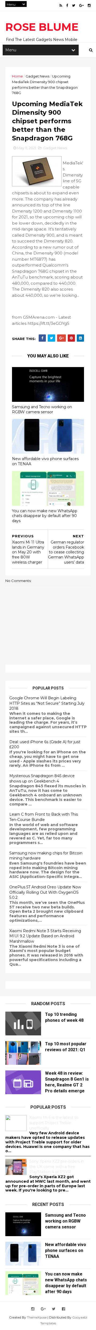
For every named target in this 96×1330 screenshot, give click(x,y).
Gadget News (37, 76)
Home (17, 76)
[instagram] (89, 5)
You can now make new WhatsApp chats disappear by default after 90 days (44, 515)
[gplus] (81, 5)
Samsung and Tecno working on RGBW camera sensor (42, 409)
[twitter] (73, 5)
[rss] (60, 5)
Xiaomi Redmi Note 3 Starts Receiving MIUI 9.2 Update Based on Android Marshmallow (45, 936)
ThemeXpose (37, 1317)
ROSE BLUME (41, 26)
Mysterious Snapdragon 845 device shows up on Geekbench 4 (42, 778)
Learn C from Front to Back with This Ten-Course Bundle (43, 817)
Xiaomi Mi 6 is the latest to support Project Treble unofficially (53, 1122)
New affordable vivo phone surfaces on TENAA (45, 461)
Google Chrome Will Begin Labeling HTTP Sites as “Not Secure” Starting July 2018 (47, 703)
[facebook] (67, 5)
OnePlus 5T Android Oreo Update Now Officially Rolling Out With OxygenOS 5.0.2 (45, 892)
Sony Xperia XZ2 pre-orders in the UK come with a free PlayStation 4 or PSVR (56, 1166)
